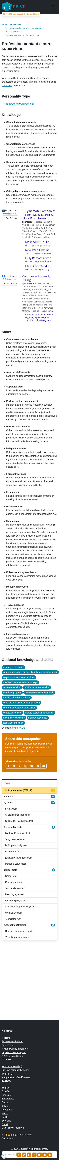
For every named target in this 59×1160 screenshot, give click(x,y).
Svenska (6, 1120)
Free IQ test (11, 809)
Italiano (5, 1106)
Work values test (13, 913)
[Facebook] (8, 765)
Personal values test (15, 864)
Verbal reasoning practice (18, 937)
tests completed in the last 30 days (22, 14)
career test (7, 85)
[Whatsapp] (38, 765)
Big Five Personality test (17, 833)
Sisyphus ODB (17, 728)
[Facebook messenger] (32, 765)
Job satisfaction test (15, 888)
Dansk (5, 1124)
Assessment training (29, 925)
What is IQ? (7, 1074)
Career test (10, 876)
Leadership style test (15, 900)
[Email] (44, 1155)
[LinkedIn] (20, 765)
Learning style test (14, 894)
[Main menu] (53, 7)
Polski (5, 1117)
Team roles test (12, 919)
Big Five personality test (14, 1052)
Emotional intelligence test (18, 858)
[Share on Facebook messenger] (39, 1155)
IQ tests (29, 802)
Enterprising (12, 104)
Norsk (5, 1113)
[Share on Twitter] (24, 1155)
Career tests (29, 870)
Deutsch (6, 1102)
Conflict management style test (20, 906)
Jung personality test (15, 839)
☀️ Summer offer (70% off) (29, 790)
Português (7, 1109)
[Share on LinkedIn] (29, 1155)
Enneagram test (13, 851)
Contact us (7, 1138)
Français (6, 1095)
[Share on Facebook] (18, 1155)
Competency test (13, 882)
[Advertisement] (29, 974)
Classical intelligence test (18, 815)
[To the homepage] (13, 7)
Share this (11, 1155)
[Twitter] (14, 765)
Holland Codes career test (15, 1049)
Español (6, 1091)
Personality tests (29, 827)
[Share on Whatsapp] (49, 1155)
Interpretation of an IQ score (16, 1077)
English (5, 1087)
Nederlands (8, 1098)
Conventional (27, 104)
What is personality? (12, 1066)
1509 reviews (25, 1134)
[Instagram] (34, 1155)
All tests (29, 796)
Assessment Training (12, 1041)
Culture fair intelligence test (19, 821)
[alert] (4, 1156)
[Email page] (44, 765)
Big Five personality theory (15, 1070)
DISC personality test (16, 845)
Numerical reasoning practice (20, 931)
